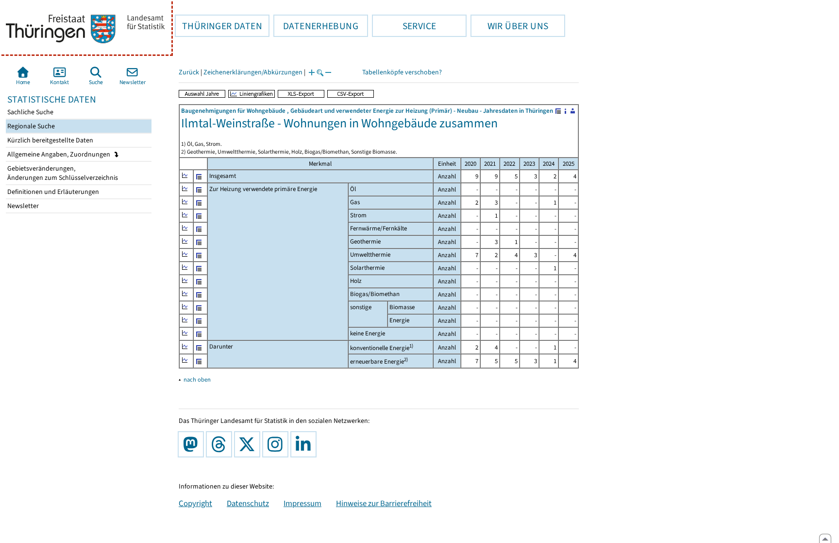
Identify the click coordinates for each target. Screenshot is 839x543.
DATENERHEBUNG (315, 25)
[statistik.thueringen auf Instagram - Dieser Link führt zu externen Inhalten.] (277, 444)
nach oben (197, 379)
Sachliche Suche (29, 112)
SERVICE (404, 25)
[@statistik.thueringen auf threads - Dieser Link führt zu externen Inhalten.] (221, 444)
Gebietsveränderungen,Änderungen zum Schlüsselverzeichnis (62, 173)
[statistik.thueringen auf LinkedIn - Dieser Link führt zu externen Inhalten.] (305, 444)
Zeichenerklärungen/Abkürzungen (252, 72)
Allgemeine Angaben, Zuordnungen (59, 154)
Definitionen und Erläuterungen (52, 191)
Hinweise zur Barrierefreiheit (384, 503)
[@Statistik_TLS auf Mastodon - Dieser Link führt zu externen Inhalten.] (193, 444)
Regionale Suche (30, 126)
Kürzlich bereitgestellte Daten (49, 140)
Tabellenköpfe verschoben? (402, 72)
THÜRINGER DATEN (218, 25)
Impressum (302, 503)
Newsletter (22, 205)
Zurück (189, 72)
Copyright (195, 503)
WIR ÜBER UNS (509, 25)
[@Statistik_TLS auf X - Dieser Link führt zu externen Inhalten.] (249, 444)
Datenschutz (248, 503)
